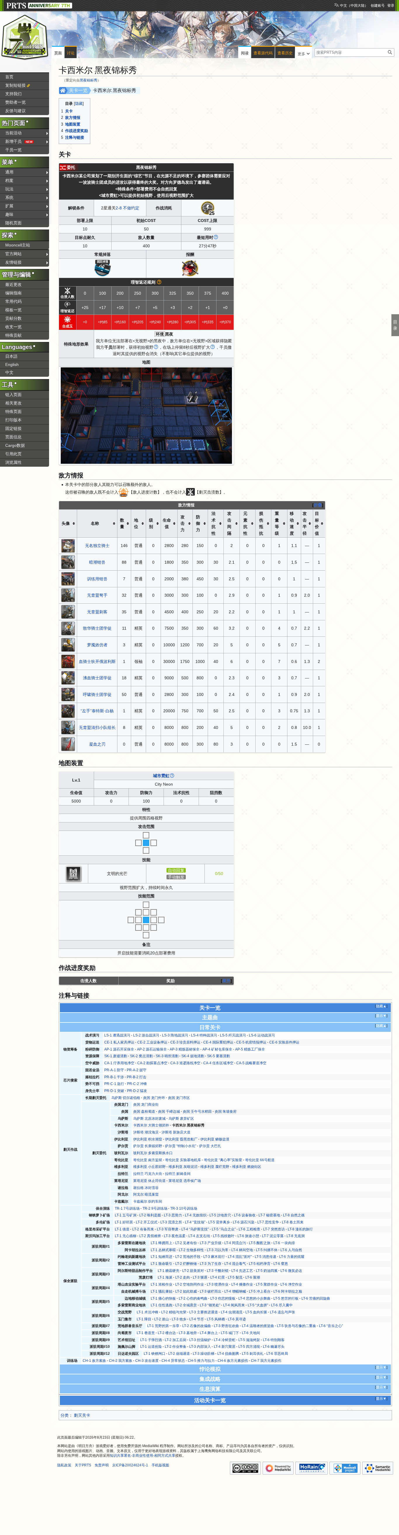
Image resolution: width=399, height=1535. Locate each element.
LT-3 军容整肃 (167, 1229)
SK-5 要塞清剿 (218, 1056)
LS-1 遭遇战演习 (117, 1035)
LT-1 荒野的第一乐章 (163, 1326)
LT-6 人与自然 (291, 1250)
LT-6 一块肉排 (284, 1243)
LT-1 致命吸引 (161, 1264)
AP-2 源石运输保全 (152, 1049)
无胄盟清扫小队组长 (97, 727)
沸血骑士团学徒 (97, 678)
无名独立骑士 (97, 545)
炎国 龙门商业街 (146, 1104)
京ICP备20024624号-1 (130, 1465)
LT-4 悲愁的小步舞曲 (254, 1298)
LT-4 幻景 (217, 1277)
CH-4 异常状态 (173, 1361)
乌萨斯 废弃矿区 (181, 1118)
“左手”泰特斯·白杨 (97, 711)
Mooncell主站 (17, 245)
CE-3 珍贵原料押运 (185, 1042)
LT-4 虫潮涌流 (231, 1312)
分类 (64, 1415)
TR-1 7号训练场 (127, 1208)
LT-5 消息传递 (265, 1257)
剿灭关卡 (82, 1415)
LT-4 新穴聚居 (224, 1347)
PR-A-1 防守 (114, 1070)
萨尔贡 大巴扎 (210, 1146)
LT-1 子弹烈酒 (151, 1340)
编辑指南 (13, 293)
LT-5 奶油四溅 (266, 1271)
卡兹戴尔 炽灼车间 (147, 1201)
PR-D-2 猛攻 (137, 1091)
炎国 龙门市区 (179, 1098)
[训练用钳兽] (68, 578)
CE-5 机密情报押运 (251, 1042)
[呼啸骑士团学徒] (68, 694)
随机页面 (13, 222)
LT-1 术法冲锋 (147, 1312)
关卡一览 (78, 90)
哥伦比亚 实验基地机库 (183, 1160)
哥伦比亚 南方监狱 (147, 1160)
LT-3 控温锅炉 (200, 1340)
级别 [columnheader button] (151, 523)
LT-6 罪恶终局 (277, 1354)
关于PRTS (83, 1465)
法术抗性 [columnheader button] (213, 523)
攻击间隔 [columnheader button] (229, 523)
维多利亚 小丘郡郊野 (149, 1167)
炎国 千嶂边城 (169, 1111)
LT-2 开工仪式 (146, 1222)
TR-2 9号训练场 (155, 1208)
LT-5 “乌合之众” (224, 1229)
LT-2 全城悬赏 (186, 1305)
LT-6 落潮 (252, 1277)
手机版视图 (160, 1465)
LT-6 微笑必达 (291, 1271)
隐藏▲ (381, 1006)
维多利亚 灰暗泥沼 (183, 1167)
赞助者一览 (15, 102)
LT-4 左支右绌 (199, 1236)
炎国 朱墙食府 (226, 1111)
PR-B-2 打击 (136, 1077)
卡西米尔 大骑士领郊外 (151, 1125)
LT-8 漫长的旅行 (300, 1229)
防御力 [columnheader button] (198, 523)
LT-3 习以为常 (217, 1250)
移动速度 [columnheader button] (292, 523)
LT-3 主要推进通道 (203, 1312)
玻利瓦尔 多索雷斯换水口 (153, 1153)
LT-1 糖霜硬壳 (168, 1271)
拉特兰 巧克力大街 (147, 1174)
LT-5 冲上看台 (259, 1291)
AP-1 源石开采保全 (119, 1049)
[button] (303, 52)
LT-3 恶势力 (173, 1215)
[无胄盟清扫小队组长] (68, 727)
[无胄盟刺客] (68, 611)
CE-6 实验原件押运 (284, 1042)
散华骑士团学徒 (97, 628)
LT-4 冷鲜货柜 (224, 1340)
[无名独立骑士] (68, 545)
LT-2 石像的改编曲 (196, 1326)
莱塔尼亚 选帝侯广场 (185, 1181)
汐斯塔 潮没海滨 (146, 1132)
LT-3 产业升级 (210, 1243)
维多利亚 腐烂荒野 (214, 1167)
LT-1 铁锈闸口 (154, 1354)
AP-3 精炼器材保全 (185, 1049)
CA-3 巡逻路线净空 (185, 1063)
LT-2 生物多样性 (191, 1250)
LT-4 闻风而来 (234, 1305)
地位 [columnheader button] (136, 523)
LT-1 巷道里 (146, 1333)
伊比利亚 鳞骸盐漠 (214, 1139)
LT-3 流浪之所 (171, 1222)
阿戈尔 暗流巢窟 (146, 1194)
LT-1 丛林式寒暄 (163, 1250)
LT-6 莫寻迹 (237, 1319)
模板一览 (13, 310)
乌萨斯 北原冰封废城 (149, 1118)
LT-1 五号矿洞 (125, 1215)
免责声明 (102, 1465)
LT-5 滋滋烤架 (249, 1340)
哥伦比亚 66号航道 (260, 1160)
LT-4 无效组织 (196, 1215)
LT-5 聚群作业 (266, 1284)
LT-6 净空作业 (291, 1284)
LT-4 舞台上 (209, 1333)
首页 (9, 76)
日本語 (11, 356)
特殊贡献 (13, 335)
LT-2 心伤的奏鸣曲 (193, 1298)
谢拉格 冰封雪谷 (146, 1188)
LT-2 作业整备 (175, 1347)
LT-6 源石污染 (243, 1222)
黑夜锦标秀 (88, 80)
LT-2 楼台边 (167, 1333)
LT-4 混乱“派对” (240, 1257)
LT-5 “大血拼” (258, 1305)
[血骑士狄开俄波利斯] (68, 661)
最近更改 (13, 284)
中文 (9, 372)
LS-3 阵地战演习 (175, 1035)
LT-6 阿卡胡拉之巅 (287, 1291)
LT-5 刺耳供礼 (252, 1354)
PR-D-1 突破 (114, 1091)
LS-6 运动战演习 (262, 1035)
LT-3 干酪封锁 (217, 1271)
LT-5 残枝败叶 (224, 1236)
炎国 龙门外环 (154, 1098)
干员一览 (13, 149)
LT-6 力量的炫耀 (291, 1257)
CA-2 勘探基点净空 (152, 1063)
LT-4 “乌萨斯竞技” (195, 1229)
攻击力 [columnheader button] (183, 523)
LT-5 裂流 (235, 1277)
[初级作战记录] (102, 267)
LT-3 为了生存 (210, 1264)
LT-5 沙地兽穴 (220, 1215)
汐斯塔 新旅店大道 (176, 1132)
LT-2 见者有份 (186, 1243)
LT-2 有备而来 (143, 1229)
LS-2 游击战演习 (146, 1035)
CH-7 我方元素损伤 (266, 1361)
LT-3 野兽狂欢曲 (226, 1326)
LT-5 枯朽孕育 (259, 1264)
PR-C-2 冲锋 (137, 1084)
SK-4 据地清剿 (192, 1056)
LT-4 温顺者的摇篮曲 (258, 1326)
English (12, 364)
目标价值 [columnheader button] (317, 523)
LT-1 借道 (122, 1229)
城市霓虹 (161, 775)
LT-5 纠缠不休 (266, 1250)
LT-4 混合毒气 (235, 1264)
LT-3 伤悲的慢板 (222, 1298)
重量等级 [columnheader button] (277, 523)
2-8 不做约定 (127, 208)
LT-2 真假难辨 (150, 1236)
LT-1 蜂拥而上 (161, 1243)
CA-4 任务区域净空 (218, 1063)
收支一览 (13, 326)
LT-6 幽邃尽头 (273, 1347)
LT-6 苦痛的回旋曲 (315, 1298)
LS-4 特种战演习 (204, 1035)
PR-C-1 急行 (114, 1084)
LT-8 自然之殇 (294, 1215)
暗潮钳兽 (97, 562)
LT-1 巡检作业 (161, 1284)
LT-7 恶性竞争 (268, 1222)
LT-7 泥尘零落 (273, 1236)
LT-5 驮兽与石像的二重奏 (296, 1326)
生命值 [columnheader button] (167, 523)
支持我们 (13, 93)
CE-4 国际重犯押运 (218, 1042)
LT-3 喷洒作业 (217, 1284)
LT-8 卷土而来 (292, 1222)
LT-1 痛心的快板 (163, 1298)
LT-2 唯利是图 (150, 1215)
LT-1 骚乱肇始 (161, 1291)
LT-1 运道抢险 (151, 1347)
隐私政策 (64, 1465)
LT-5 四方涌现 (249, 1347)
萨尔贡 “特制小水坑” (180, 1146)
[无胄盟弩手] (68, 595)
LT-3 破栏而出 (210, 1291)
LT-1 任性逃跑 (161, 1305)
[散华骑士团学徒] (68, 628)
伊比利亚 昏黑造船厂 (181, 1139)
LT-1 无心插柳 (125, 1236)
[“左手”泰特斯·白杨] (68, 710)
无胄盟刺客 (97, 612)
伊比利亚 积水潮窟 (147, 1139)
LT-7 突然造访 (274, 1229)
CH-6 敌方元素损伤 (233, 1361)
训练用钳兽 (97, 579)
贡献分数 (13, 318)
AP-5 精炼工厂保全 (250, 1049)
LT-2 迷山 (161, 1319)
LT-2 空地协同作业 (189, 1284)
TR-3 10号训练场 (183, 1208)
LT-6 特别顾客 (273, 1340)
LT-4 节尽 (196, 1319)
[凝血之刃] (68, 743)
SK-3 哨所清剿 (167, 1056)
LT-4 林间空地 (242, 1250)
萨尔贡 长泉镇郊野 (147, 1146)
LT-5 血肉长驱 (256, 1312)
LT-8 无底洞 (296, 1236)
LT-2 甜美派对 (193, 1271)
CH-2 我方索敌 (120, 1361)
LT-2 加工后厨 (175, 1340)
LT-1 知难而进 (161, 1257)
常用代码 (13, 301)
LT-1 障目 (144, 1319)
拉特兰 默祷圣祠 (177, 1174)
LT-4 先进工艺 (242, 1271)
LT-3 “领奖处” (210, 1305)
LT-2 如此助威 (186, 1291)
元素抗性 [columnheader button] (245, 523)
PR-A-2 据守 (136, 1070)
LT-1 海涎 (165, 1277)
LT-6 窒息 (280, 1264)
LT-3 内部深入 (200, 1347)
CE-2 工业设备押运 (152, 1042)
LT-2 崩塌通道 (179, 1354)
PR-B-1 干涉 (114, 1077)
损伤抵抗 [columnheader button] (261, 523)
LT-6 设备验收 (245, 1215)
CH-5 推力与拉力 (201, 1361)
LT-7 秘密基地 (269, 1215)
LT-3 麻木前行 (214, 1257)
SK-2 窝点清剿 (141, 1056)
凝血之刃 (97, 744)
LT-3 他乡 (179, 1319)
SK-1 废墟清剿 (115, 1056)
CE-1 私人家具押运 (119, 1042)
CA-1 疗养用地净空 (119, 1063)
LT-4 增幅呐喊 (235, 1291)
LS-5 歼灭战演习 (233, 1035)
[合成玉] (190, 267)
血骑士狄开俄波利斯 (97, 661)
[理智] (207, 207)
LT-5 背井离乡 (219, 1222)
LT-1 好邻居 (124, 1222)
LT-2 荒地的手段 (187, 1257)
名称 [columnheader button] (95, 523)
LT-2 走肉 (182, 1277)
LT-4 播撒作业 (242, 1284)
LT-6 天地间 (251, 1333)
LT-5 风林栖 (216, 1319)
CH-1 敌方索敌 (94, 1361)
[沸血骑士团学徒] (68, 677)
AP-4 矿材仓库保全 (217, 1049)
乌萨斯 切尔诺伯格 (125, 1098)
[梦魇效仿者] (68, 644)
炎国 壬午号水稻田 (197, 1111)
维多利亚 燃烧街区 (246, 1167)
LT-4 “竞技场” (195, 1222)
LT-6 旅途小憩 (248, 1236)
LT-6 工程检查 (249, 1229)
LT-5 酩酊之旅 (259, 1243)
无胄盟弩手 (97, 595)
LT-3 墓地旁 (188, 1333)
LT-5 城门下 (230, 1333)
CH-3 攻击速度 (147, 1361)
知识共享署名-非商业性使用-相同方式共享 (142, 1456)
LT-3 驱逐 (200, 1277)
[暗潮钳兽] (68, 562)
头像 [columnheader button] (66, 523)
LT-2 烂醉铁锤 (186, 1264)
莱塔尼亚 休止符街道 (149, 1181)
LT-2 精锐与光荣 (173, 1312)
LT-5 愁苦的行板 (286, 1298)
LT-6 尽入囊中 (282, 1305)
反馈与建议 (15, 110)
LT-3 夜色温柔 (174, 1236)
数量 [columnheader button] (122, 523)
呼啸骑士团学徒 (97, 694)
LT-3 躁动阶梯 (203, 1354)
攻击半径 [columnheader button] (305, 523)
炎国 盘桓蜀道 (144, 1111)
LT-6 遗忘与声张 (282, 1312)
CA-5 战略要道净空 (251, 1063)
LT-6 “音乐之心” (331, 1326)
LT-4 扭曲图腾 (228, 1354)
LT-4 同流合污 (235, 1243)
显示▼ (381, 1016)
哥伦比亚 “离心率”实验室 (223, 1160)
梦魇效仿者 (97, 645)
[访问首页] (24, 37)
